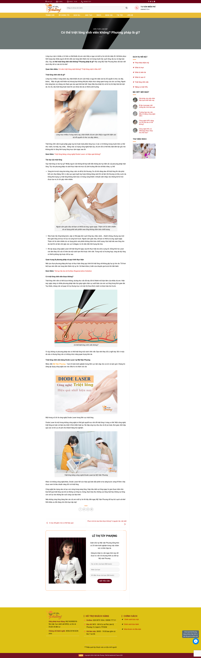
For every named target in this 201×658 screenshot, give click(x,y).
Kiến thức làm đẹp (100, 29)
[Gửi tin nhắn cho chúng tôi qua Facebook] (196, 641)
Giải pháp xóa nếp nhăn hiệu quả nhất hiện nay (147, 99)
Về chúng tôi (64, 15)
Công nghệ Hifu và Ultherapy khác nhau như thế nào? (146, 130)
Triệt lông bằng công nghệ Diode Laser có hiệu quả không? (77, 154)
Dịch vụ (77, 15)
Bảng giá (108, 15)
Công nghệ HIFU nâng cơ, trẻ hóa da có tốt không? (146, 122)
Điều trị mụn (139, 67)
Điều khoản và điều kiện (132, 629)
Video (99, 15)
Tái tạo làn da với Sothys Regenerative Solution (73, 271)
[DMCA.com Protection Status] (81, 655)
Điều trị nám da (140, 72)
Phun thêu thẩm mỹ (142, 63)
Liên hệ (130, 15)
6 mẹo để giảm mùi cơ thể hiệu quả (61, 523)
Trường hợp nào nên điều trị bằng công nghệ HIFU (147, 114)
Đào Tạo (88, 15)
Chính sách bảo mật (131, 619)
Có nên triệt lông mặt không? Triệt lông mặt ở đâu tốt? (80, 69)
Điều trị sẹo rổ (140, 77)
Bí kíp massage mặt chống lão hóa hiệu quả (147, 106)
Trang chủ (50, 15)
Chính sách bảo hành (131, 624)
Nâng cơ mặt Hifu (141, 87)
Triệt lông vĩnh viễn (141, 82)
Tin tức (120, 15)
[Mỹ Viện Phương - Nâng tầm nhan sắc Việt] (54, 8)
